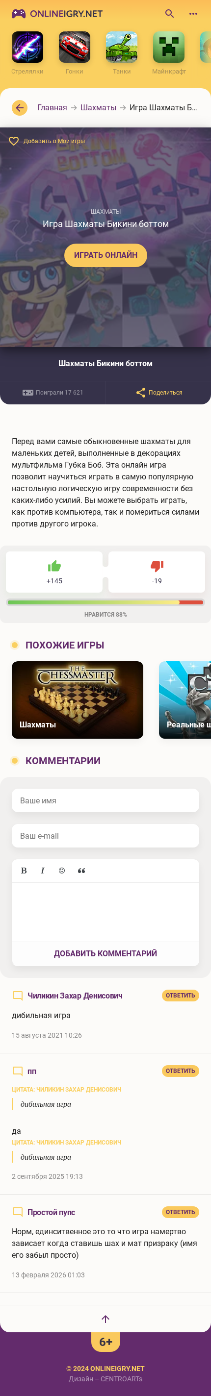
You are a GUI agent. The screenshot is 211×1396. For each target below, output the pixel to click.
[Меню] (193, 13)
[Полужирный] (23, 871)
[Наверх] (105, 1318)
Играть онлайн (105, 255)
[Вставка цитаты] (81, 871)
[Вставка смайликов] (62, 871)
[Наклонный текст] (43, 871)
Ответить (180, 995)
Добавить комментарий (105, 953)
